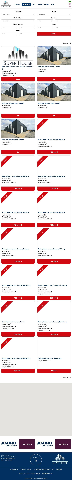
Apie (52, 4)
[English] (70, 4)
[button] (39, 414)
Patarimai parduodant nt (44, 469)
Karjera (59, 469)
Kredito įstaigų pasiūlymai (29, 474)
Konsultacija (26, 469)
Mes (33, 4)
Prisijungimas (47, 474)
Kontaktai (14, 469)
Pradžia (17, 4)
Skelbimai (26, 4)
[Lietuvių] (70, 1)
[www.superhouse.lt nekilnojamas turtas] (6, 4)
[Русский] (70, 6)
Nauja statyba (43, 4)
